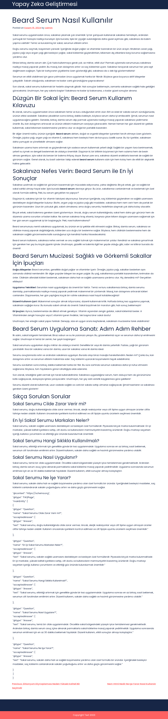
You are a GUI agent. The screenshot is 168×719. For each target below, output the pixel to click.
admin (49, 27)
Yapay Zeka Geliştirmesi (44, 4)
